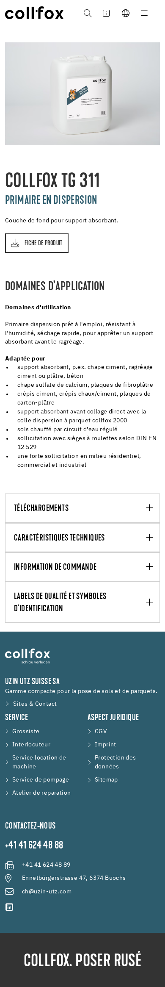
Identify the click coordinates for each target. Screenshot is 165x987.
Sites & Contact (35, 704)
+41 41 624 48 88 (34, 845)
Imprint (105, 745)
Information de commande (55, 567)
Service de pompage (40, 780)
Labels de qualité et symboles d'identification (60, 602)
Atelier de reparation (41, 793)
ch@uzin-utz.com (47, 892)
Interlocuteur (31, 745)
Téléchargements (41, 508)
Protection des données (115, 762)
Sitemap (106, 780)
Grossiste (26, 732)
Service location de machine (39, 762)
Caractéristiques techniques (59, 538)
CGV (101, 732)
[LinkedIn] (9, 907)
